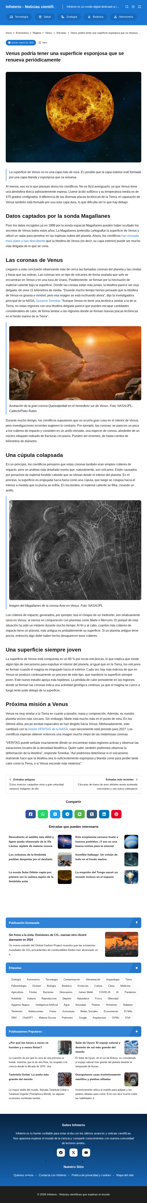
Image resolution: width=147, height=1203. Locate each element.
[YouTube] (86, 1153)
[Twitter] (55, 814)
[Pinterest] (116, 814)
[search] (127, 6)
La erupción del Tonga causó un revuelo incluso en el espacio (96, 874)
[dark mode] (133, 6)
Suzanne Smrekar (48, 300)
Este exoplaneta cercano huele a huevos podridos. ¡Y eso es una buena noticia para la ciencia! (96, 841)
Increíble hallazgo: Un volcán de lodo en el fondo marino (96, 857)
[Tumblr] (92, 814)
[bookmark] (139, 6)
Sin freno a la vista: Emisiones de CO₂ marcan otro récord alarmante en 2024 (47, 937)
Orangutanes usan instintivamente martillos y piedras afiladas (98, 1077)
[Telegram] (67, 814)
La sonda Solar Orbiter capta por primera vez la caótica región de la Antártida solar (31, 877)
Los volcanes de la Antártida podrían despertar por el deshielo (30, 857)
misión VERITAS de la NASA (48, 729)
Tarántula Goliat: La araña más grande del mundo (29, 1077)
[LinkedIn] (104, 814)
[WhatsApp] (43, 814)
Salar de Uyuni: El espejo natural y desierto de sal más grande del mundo (97, 1047)
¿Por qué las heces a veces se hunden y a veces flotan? (28, 1045)
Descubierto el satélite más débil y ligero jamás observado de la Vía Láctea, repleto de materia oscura (31, 841)
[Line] (79, 814)
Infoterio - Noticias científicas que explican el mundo (54, 7)
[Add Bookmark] (43, 42)
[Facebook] (30, 814)
